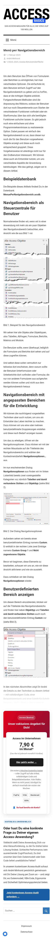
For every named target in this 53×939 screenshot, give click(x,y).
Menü (13, 39)
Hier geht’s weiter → (26, 762)
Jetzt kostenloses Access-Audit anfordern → (23, 894)
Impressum (26, 926)
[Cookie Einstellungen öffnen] (5, 935)
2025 (16, 62)
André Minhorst (13, 58)
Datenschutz (26, 932)
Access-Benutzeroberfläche (31, 62)
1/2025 (10, 62)
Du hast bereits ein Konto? (28, 807)
